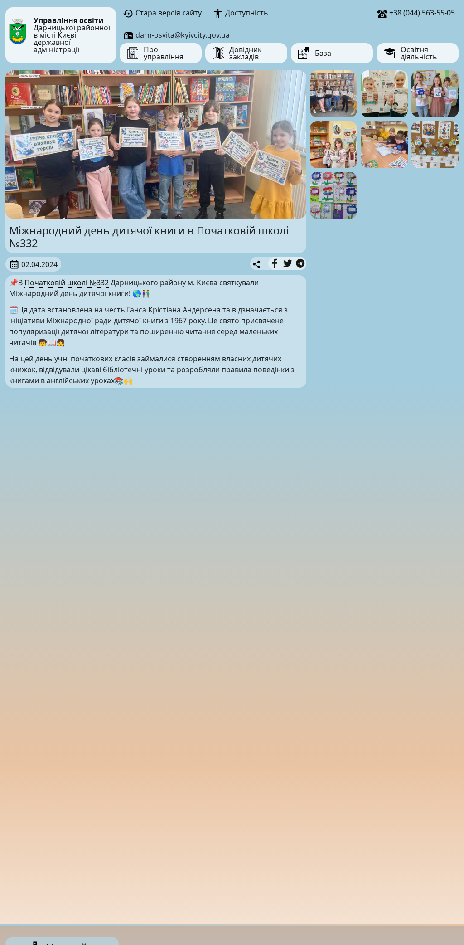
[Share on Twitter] (287, 263)
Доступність (245, 13)
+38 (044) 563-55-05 (421, 13)
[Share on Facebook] (274, 263)
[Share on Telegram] (300, 263)
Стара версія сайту (168, 13)
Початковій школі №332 (66, 282)
